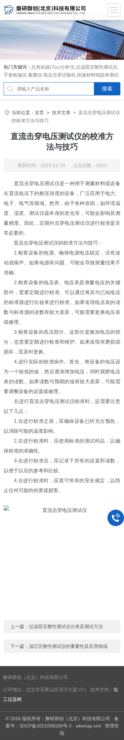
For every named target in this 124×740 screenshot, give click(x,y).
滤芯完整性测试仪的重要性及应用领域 (68, 646)
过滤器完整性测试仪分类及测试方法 (66, 626)
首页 (39, 112)
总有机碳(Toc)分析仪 (52, 67)
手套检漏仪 (15, 75)
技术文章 (61, 112)
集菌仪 (35, 75)
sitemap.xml (88, 725)
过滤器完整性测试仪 (96, 67)
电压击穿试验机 (59, 75)
